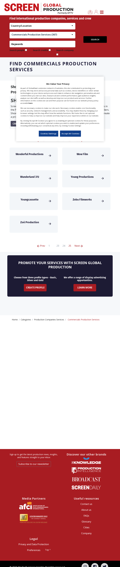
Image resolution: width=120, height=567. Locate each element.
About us (86, 509)
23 (57, 245)
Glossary (86, 521)
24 (63, 245)
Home (15, 319)
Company (86, 533)
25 (69, 245)
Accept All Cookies (70, 133)
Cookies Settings (48, 133)
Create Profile (35, 287)
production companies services (49, 319)
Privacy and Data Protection (33, 544)
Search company (65, 50)
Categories (26, 319)
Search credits (40, 50)
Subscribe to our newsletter (33, 464)
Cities (86, 527)
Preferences (33, 550)
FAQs (86, 515)
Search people (17, 50)
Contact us (86, 504)
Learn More (84, 287)
